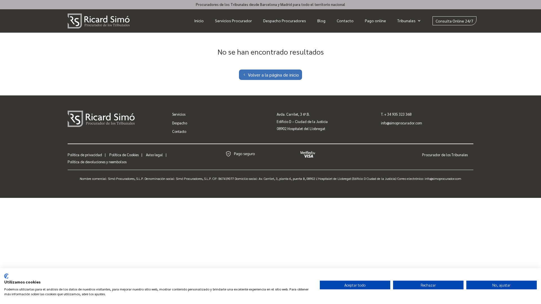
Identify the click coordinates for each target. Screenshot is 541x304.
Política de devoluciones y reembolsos (97, 161)
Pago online (375, 20)
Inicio (199, 20)
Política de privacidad (85, 154)
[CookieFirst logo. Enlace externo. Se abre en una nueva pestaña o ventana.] (6, 276)
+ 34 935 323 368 (397, 114)
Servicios (178, 114)
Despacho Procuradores (284, 20)
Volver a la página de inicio (273, 75)
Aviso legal (154, 154)
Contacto (345, 20)
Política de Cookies (124, 154)
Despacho (179, 122)
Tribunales (406, 20)
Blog (321, 20)
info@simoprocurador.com (401, 122)
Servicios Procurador (233, 20)
